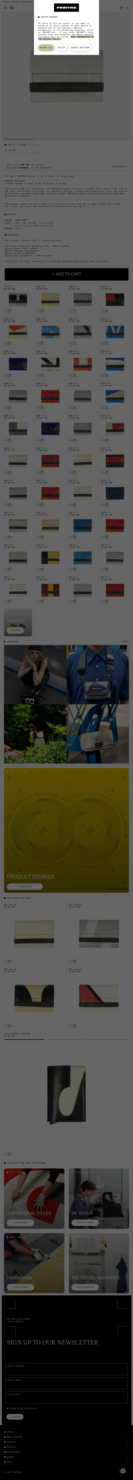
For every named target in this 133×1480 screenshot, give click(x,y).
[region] (66, 27)
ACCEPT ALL (46, 47)
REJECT (61, 47)
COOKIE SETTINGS (80, 47)
